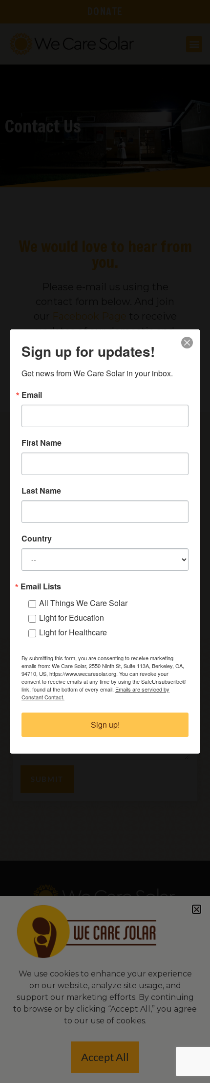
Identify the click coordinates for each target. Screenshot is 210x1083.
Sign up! (105, 724)
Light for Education (71, 617)
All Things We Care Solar (83, 602)
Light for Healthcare (73, 632)
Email (31, 395)
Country (36, 538)
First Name (41, 443)
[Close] (187, 342)
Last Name (41, 491)
